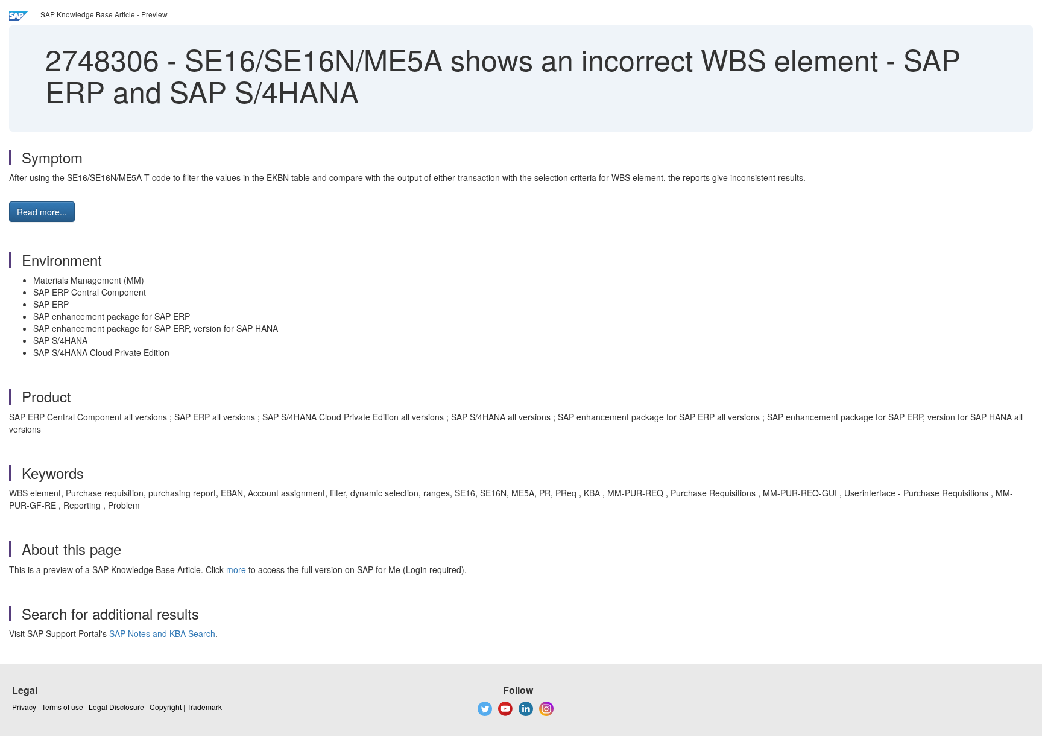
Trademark (204, 707)
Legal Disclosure (116, 707)
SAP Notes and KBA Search (162, 633)
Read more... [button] (42, 212)
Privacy (24, 707)
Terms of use (62, 707)
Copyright (166, 707)
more (236, 569)
